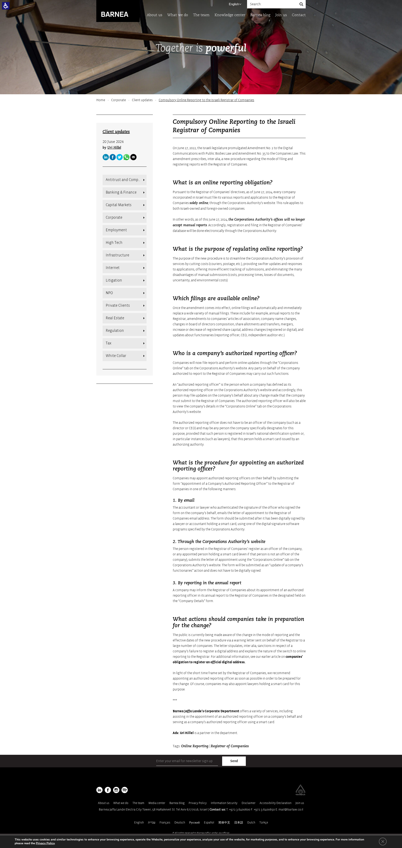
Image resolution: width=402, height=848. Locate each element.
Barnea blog (260, 15)
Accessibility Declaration (275, 803)
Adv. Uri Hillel (183, 733)
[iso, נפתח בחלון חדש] (300, 794)
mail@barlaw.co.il (290, 809)
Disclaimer (248, 803)
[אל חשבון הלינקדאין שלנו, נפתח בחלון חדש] (99, 790)
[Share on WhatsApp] (126, 157)
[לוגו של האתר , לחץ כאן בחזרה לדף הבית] (118, 11)
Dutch (251, 822)
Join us (281, 15)
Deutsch (179, 822)
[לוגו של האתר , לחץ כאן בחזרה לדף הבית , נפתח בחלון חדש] (124, 790)
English (234, 4)
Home (100, 100)
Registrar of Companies (230, 746)
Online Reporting (195, 746)
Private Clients (118, 306)
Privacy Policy (198, 803)
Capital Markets (118, 205)
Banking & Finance (121, 192)
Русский (194, 822)
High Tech (114, 243)
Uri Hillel (114, 148)
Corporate (118, 100)
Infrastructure (117, 255)
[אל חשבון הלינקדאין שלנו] (106, 157)
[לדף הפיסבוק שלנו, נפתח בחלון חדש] (113, 157)
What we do (177, 15)
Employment (116, 230)
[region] (201, 100)
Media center (156, 803)
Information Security (224, 803)
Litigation (114, 280)
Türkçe (263, 822)
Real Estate (115, 318)
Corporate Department (222, 711)
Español (209, 822)
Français (165, 822)
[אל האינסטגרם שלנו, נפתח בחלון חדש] (116, 790)
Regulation (115, 331)
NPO (109, 293)
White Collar (116, 356)
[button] (5, 5)
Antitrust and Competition (126, 180)
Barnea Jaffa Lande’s (188, 711)
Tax (108, 343)
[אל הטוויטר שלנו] (119, 157)
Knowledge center (230, 15)
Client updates (142, 100)
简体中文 (224, 822)
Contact (299, 15)
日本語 (238, 822)
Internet (113, 268)
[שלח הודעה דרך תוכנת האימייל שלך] (133, 157)
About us (154, 15)
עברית (151, 822)
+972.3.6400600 (239, 809)
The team (201, 15)
